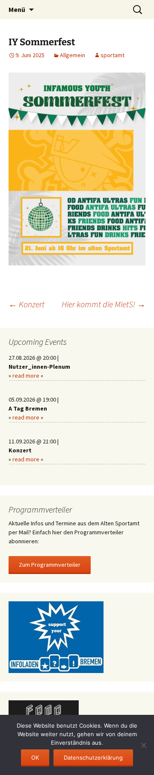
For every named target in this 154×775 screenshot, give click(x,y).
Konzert (26, 304)
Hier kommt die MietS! (103, 304)
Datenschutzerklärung (93, 757)
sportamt (112, 55)
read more (25, 375)
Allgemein (72, 55)
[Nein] (143, 745)
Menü (17, 9)
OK (35, 757)
